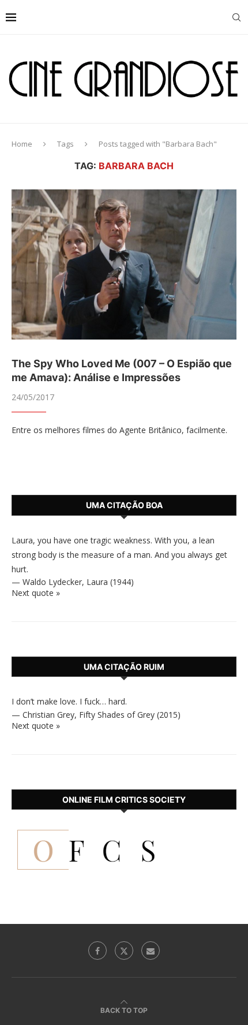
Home (22, 144)
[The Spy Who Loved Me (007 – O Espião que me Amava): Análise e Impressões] (124, 264)
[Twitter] (124, 950)
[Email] (150, 950)
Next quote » (36, 592)
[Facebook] (97, 950)
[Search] (236, 17)
